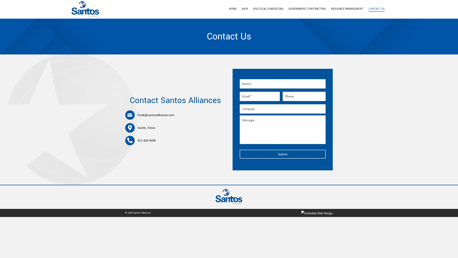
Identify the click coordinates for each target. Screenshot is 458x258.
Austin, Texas (146, 128)
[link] (232, 9)
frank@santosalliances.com (155, 115)
